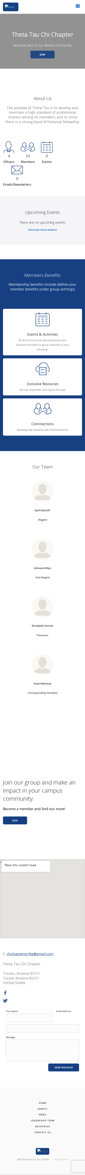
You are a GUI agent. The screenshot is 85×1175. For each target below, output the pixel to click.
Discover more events (42, 229)
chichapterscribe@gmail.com (30, 953)
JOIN (42, 54)
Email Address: (64, 1011)
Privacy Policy (61, 1159)
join (15, 820)
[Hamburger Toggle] (78, 7)
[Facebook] (5, 993)
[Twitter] (5, 1001)
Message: (11, 1037)
